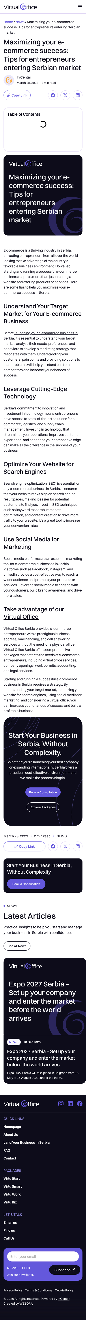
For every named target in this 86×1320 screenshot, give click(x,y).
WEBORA (26, 1303)
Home (8, 22)
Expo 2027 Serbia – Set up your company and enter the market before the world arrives (41, 1058)
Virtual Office (21, 616)
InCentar (63, 1299)
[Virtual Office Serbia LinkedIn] (71, 1103)
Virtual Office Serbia (19, 649)
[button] (17, 95)
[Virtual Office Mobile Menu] (79, 6)
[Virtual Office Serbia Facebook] (79, 1103)
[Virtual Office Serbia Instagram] (62, 1103)
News (19, 22)
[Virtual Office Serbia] (21, 1103)
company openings (19, 665)
